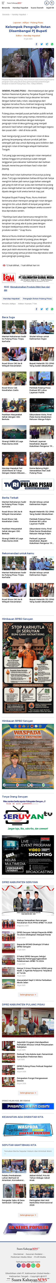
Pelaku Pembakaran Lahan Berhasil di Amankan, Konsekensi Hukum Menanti (12, 1178)
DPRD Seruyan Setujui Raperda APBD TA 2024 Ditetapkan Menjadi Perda (34, 933)
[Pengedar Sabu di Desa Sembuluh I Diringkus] (14, 1191)
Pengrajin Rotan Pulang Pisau (37, 298)
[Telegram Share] (47, 44)
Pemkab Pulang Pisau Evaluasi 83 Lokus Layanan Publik (40, 390)
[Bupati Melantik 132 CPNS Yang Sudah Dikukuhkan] (42, 354)
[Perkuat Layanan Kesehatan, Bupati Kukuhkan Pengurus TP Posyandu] (42, 432)
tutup (8, 1278)
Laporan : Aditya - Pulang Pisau (28, 22)
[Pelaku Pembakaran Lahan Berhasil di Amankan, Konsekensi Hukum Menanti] (14, 1166)
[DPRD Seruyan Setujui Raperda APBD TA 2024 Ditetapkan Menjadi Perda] (8, 936)
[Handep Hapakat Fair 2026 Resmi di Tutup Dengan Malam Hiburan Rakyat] (14, 459)
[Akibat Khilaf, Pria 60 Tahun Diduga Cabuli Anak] (42, 1166)
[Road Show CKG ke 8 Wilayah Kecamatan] (14, 354)
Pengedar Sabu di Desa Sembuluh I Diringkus (13, 1201)
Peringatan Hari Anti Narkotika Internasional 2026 (41, 1202)
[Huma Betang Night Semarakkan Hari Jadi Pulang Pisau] (42, 459)
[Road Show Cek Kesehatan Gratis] (14, 378)
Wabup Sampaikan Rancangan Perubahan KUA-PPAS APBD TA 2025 (34, 921)
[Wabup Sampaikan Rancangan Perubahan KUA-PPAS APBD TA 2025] (8, 924)
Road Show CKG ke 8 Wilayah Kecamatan (12, 364)
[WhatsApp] (33, 1265)
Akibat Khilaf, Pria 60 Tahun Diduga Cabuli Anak (40, 1177)
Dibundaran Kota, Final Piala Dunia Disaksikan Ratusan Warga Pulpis (41, 416)
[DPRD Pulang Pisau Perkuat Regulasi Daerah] (8, 1070)
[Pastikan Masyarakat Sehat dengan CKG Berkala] (14, 405)
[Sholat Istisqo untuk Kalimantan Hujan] (42, 327)
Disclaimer (19, 1254)
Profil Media (40, 1257)
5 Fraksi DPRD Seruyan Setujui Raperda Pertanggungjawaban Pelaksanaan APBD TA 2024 (32, 958)
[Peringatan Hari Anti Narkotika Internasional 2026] (42, 1191)
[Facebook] (19, 1265)
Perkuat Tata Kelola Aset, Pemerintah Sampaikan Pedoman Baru (35, 1055)
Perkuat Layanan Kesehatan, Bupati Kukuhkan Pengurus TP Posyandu (41, 443)
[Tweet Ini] (42, 44)
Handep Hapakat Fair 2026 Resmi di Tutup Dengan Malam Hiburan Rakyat (13, 470)
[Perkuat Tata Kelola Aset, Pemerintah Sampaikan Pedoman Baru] (8, 1058)
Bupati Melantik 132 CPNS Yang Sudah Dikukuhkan (42, 364)
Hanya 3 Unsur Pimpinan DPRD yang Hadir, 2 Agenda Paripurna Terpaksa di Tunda (34, 970)
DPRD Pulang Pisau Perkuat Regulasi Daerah (34, 1067)
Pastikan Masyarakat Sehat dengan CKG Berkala (12, 416)
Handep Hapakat (32, 35)
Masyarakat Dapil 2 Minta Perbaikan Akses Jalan (34, 981)
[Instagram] (23, 1265)
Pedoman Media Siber (21, 1257)
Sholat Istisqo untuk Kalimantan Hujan (39, 337)
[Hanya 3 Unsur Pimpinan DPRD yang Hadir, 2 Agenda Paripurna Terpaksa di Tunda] (8, 972)
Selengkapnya (27, 994)
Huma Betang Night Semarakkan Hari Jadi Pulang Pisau (40, 470)
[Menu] (3, 3)
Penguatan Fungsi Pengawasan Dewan (32, 1079)
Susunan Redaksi (34, 1254)
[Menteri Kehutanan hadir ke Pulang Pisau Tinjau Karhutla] (14, 327)
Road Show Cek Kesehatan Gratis (10, 389)
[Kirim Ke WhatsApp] (52, 44)
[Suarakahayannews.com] (14, 3)
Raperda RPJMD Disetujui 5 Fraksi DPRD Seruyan (33, 945)
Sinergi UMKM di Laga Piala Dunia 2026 (12, 442)
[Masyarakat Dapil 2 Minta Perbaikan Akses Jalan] (8, 984)
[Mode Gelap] (46, 3)
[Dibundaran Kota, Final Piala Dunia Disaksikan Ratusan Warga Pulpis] (42, 405)
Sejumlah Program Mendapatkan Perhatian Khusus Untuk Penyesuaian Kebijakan (35, 1044)
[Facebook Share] (36, 44)
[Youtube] (28, 1265)
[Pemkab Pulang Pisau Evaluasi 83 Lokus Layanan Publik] (42, 378)
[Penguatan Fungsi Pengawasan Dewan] (8, 1082)
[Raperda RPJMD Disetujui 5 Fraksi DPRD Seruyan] (8, 948)
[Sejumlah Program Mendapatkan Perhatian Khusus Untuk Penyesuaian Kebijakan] (8, 1046)
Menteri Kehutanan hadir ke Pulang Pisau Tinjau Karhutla (14, 338)
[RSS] (38, 1265)
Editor (19, 35)
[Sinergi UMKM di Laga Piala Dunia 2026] (14, 432)
